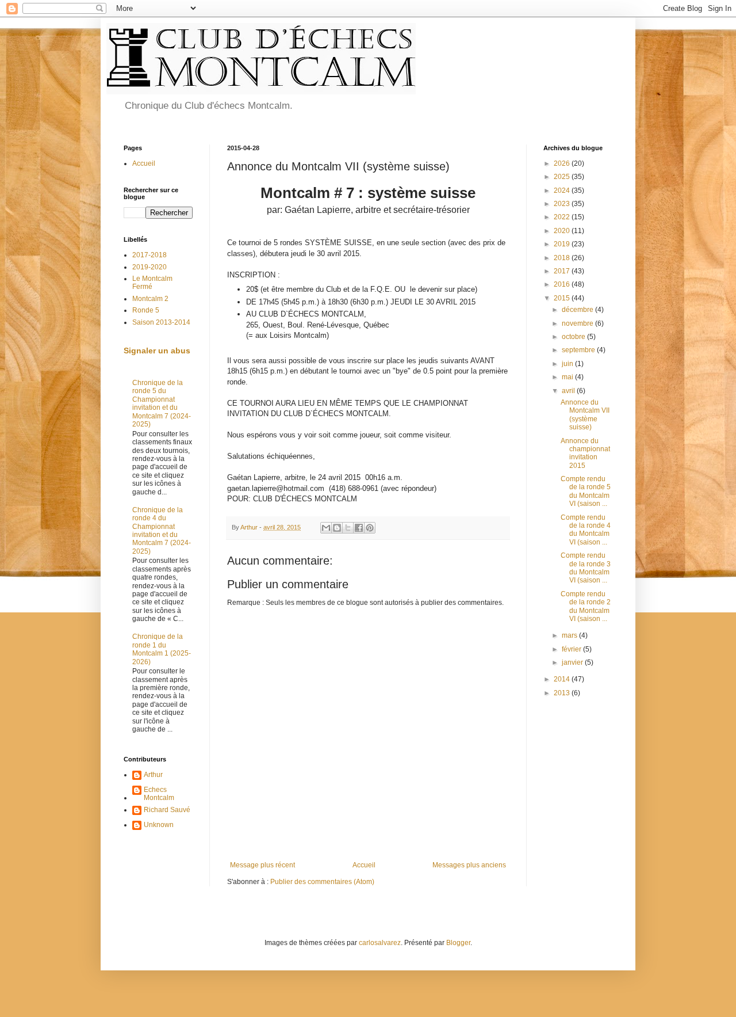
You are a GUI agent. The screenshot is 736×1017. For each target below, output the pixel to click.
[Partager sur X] (348, 528)
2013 (563, 693)
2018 (563, 258)
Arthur (153, 775)
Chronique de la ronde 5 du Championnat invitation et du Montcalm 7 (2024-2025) (161, 403)
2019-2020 (149, 267)
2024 (563, 190)
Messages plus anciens (469, 865)
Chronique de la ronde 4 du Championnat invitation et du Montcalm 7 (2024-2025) (161, 530)
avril (569, 391)
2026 (563, 163)
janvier (573, 662)
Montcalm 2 (150, 299)
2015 (563, 298)
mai (568, 377)
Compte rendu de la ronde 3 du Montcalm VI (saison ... (586, 567)
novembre (578, 323)
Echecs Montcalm (159, 794)
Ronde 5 (145, 310)
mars (570, 635)
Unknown (159, 825)
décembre (578, 310)
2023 (563, 204)
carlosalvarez (380, 943)
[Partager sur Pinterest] (369, 528)
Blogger (458, 943)
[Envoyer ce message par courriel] (326, 528)
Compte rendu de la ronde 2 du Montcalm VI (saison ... (586, 606)
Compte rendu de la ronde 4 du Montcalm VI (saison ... (586, 529)
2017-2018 (149, 255)
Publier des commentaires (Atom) (322, 882)
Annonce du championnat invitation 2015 (585, 453)
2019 (563, 244)
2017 (563, 271)
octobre (574, 337)
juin (568, 364)
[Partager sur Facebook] (359, 528)
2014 (563, 679)
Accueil (363, 865)
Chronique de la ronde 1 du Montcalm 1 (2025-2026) (161, 649)
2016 (563, 284)
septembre (579, 350)
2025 (563, 177)
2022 (563, 217)
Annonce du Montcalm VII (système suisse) (585, 414)
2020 (563, 231)
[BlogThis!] (337, 528)
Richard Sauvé (167, 810)
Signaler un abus (157, 350)
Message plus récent (262, 865)
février (572, 649)
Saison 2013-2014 (161, 322)
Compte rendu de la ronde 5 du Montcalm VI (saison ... (586, 491)
